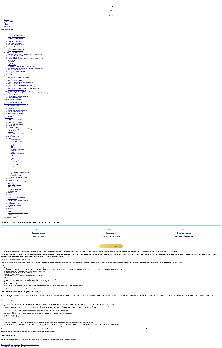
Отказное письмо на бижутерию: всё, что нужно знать (24, 88)
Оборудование (12, 186)
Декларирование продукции (16, 49)
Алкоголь (14, 144)
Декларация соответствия (15, 51)
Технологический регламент (16, 115)
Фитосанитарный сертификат (16, 71)
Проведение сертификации (16, 41)
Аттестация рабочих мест (15, 119)
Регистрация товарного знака (16, 121)
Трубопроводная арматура (19, 177)
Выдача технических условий (16, 107)
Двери (9, 194)
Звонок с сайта (8, 21)
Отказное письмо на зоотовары (17, 90)
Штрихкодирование (13, 127)
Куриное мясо (15, 150)
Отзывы (6, 24)
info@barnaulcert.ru (111, 4)
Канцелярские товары (14, 205)
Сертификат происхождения (16, 124)
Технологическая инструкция (16, 113)
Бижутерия (11, 208)
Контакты (7, 26)
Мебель (10, 178)
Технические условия (14, 105)
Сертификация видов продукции (14, 136)
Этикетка (10, 132)
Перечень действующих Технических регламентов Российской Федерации (30, 93)
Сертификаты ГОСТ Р (14, 46)
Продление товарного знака (16, 122)
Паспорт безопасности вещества (17, 110)
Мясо (12, 155)
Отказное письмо (9, 76)
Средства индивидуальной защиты (18, 200)
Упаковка (10, 214)
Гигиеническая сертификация (13, 99)
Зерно (13, 147)
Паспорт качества (13, 108)
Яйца (12, 166)
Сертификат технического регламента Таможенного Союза (25, 58)
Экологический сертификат (12, 69)
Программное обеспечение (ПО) (17, 181)
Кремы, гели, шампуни (14, 203)
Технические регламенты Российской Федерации (18, 91)
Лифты (10, 211)
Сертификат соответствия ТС (16, 55)
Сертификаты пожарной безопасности (19, 96)
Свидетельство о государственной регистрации (22, 100)
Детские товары (12, 138)
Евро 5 (10, 74)
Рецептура (11, 116)
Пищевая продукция (14, 143)
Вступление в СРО (13, 130)
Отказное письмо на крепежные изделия (20, 85)
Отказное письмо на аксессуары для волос (20, 82)
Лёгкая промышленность (15, 167)
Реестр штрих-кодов (10, 217)
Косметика (11, 188)
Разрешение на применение (16, 133)
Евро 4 (10, 72)
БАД (12, 146)
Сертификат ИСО (9, 60)
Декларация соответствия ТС (16, 57)
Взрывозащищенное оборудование (18, 213)
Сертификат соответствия (15, 35)
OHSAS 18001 (12, 65)
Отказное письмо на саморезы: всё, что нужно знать (23, 79)
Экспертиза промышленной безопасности (20, 135)
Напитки (13, 157)
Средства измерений (14, 202)
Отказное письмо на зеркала (16, 83)
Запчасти (10, 192)
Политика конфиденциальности (10, 345)
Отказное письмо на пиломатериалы (18, 77)
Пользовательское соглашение (30, 345)
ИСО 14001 (11, 63)
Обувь (13, 169)
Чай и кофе (14, 164)
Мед (12, 152)
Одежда (13, 171)
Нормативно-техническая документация (16, 104)
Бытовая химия (12, 199)
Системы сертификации (15, 43)
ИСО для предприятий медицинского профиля (21, 66)
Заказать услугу (111, 246)
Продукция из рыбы (17, 161)
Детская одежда (15, 139)
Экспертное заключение (15, 102)
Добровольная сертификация (16, 38)
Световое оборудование (15, 216)
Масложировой (12, 191)
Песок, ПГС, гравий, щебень (16, 197)
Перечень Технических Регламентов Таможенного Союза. (25, 54)
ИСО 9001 (11, 62)
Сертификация (8, 34)
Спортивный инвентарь (15, 210)
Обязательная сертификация (16, 44)
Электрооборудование (14, 185)
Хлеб (12, 163)
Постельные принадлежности (20, 172)
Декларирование (9, 48)
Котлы (9, 206)
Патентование (12, 125)
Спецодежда (14, 174)
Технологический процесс (15, 111)
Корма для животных (17, 149)
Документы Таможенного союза (13, 52)
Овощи (13, 158)
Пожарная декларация (14, 97)
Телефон (10, 183)
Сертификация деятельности (16, 40)
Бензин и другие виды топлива (17, 195)
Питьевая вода (15, 160)
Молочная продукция (17, 153)
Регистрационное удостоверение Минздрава (21, 129)
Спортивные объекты (14, 180)
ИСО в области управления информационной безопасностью (26, 68)
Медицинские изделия (14, 189)
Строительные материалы (15, 175)
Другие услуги (8, 118)
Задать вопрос (8, 23)
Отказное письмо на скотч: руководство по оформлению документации (29, 86)
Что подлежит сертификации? (16, 37)
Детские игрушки (16, 141)
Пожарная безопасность (11, 94)
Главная (6, 20)
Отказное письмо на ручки (16, 80)
